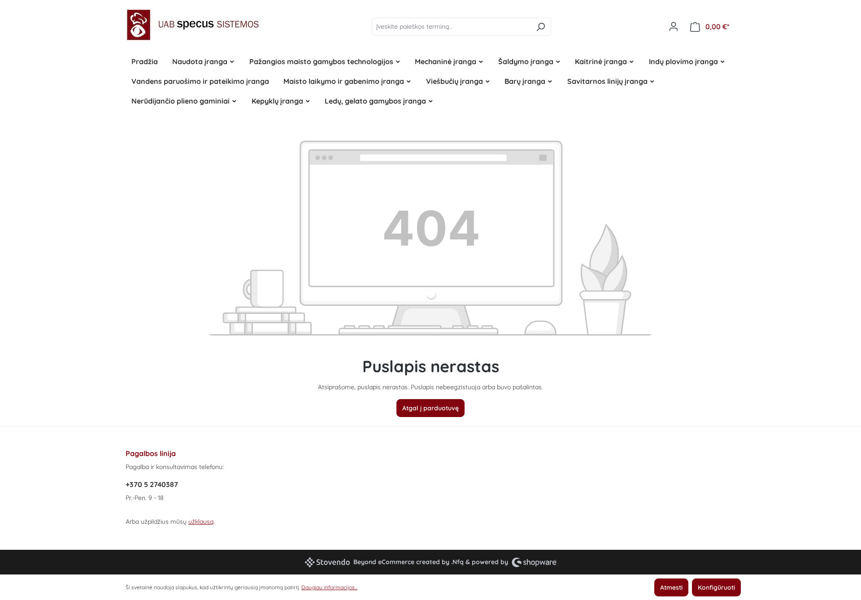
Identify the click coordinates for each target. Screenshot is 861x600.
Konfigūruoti (716, 587)
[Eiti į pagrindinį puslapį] (193, 25)
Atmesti (671, 587)
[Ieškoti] (540, 26)
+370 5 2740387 (152, 484)
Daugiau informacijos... (329, 587)
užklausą (200, 521)
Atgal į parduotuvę (430, 408)
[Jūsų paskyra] (673, 26)
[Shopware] (534, 562)
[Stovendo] (327, 562)
